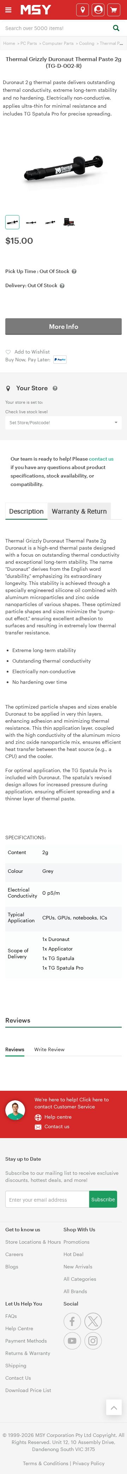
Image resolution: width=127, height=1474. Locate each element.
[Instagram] (94, 1348)
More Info (63, 326)
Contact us (56, 1126)
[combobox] (63, 27)
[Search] (115, 28)
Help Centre (19, 1328)
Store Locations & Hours (33, 1242)
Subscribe (103, 1199)
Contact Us (18, 1378)
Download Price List (28, 1390)
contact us (101, 459)
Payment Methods (26, 1341)
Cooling (87, 43)
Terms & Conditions (45, 1463)
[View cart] (113, 10)
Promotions (77, 1242)
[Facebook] (74, 1328)
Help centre (58, 1117)
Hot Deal (74, 1254)
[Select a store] (82, 10)
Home (9, 43)
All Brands (75, 1291)
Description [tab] (26, 511)
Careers (14, 1254)
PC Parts (28, 43)
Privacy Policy (88, 1463)
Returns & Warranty (27, 1353)
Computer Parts (58, 43)
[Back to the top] (114, 1407)
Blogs (11, 1266)
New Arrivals (78, 1266)
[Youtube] (74, 1348)
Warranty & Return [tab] (79, 511)
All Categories (80, 1279)
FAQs (11, 1316)
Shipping (15, 1365)
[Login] (98, 10)
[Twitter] (94, 1328)
